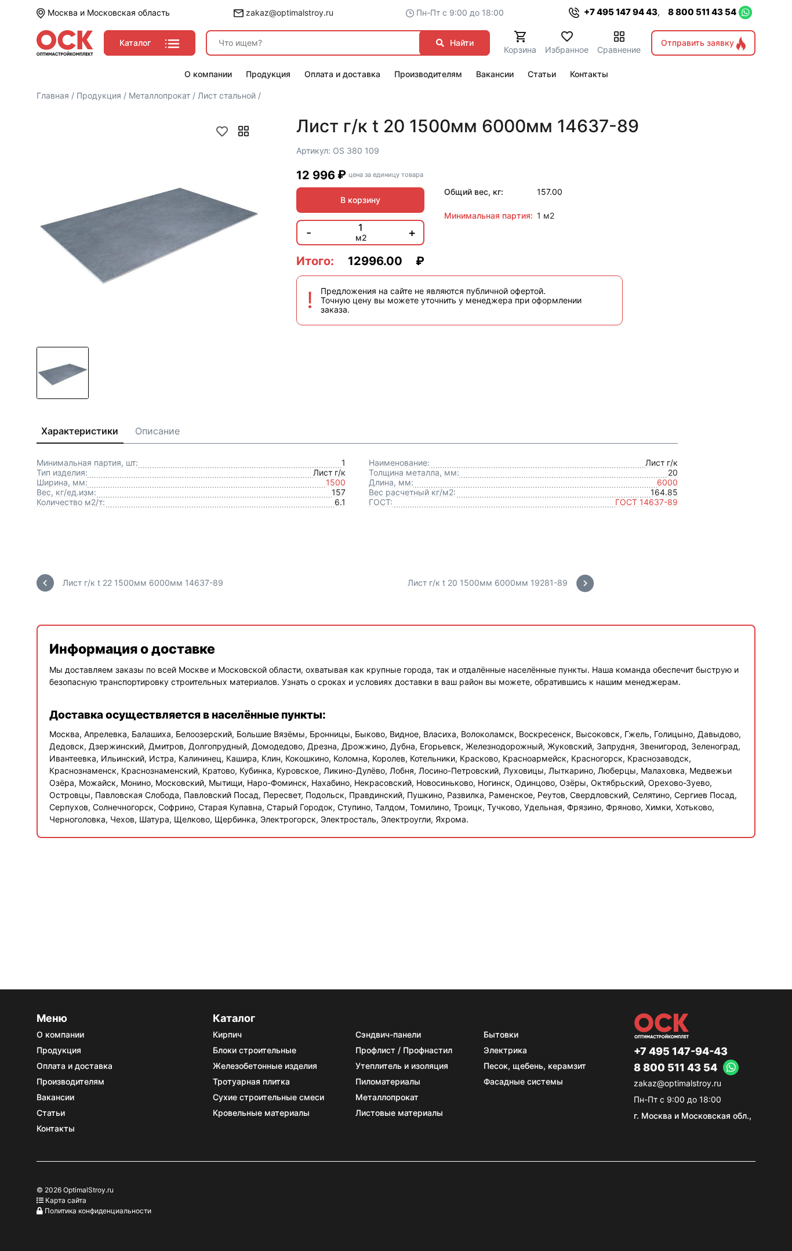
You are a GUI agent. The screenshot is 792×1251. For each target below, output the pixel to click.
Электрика (505, 1050)
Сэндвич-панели (388, 1034)
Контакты (56, 1128)
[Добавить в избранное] (222, 131)
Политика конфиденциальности (98, 1210)
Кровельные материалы (261, 1113)
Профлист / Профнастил (403, 1050)
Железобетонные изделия (265, 1066)
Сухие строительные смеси (268, 1097)
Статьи (51, 1113)
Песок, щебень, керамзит (535, 1066)
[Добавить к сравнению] (243, 131)
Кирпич (227, 1034)
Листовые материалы (399, 1113)
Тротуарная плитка (251, 1081)
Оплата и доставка (74, 1066)
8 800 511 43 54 (702, 11)
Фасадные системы (523, 1081)
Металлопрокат (387, 1097)
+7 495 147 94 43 (619, 11)
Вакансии (55, 1097)
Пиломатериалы (387, 1081)
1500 (336, 482)
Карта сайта (65, 1200)
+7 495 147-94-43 (681, 1051)
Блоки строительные (254, 1050)
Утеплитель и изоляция (401, 1066)
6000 (667, 482)
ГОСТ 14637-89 (646, 502)
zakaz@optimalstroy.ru (288, 12)
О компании (60, 1034)
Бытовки (501, 1034)
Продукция (59, 1050)
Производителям (70, 1081)
